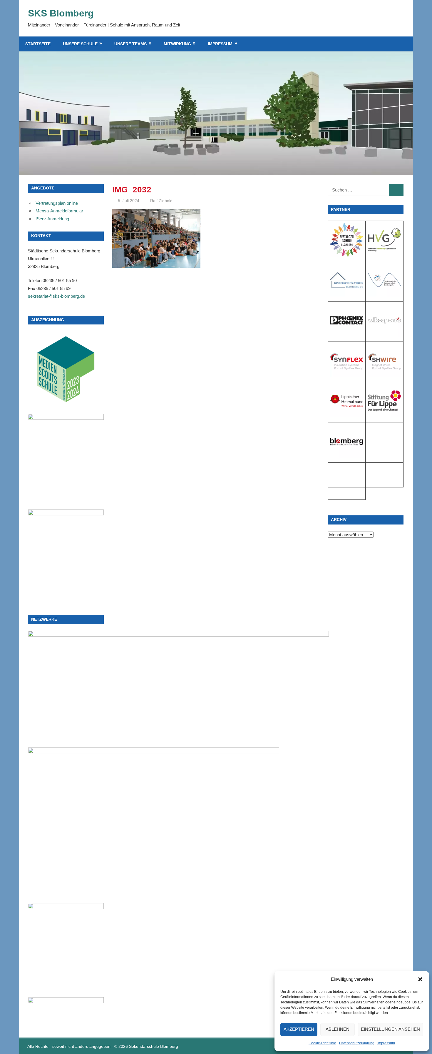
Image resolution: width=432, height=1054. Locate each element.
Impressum (386, 1043)
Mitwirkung (177, 43)
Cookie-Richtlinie (322, 1043)
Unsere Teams (130, 43)
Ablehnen (337, 1029)
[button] (420, 979)
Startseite (38, 43)
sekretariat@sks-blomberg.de (56, 296)
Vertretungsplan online (57, 203)
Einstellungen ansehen (390, 1029)
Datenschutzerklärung (356, 1043)
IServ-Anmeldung (52, 218)
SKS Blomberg (61, 13)
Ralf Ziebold (161, 200)
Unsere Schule (80, 43)
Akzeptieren (299, 1029)
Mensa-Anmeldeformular (59, 210)
